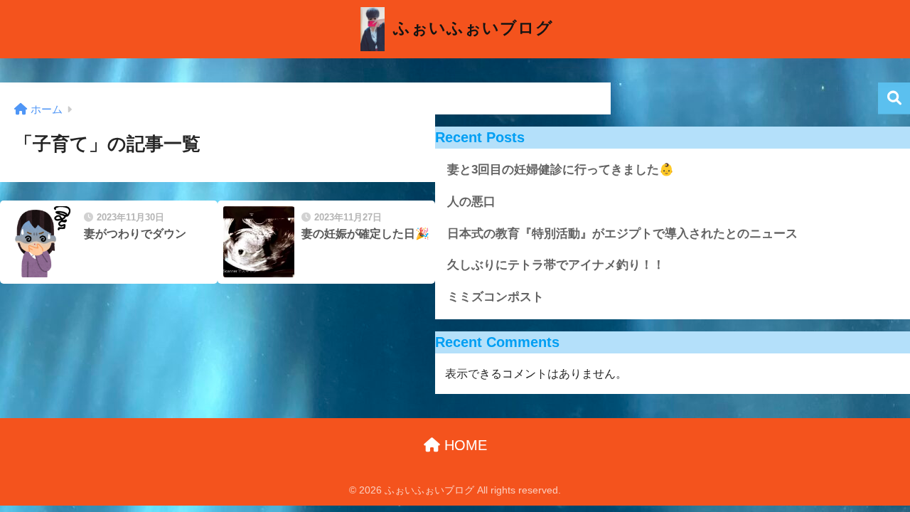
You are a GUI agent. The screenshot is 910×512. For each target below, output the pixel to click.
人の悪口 (471, 201)
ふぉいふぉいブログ (470, 27)
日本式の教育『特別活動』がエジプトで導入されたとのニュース (622, 233)
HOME (463, 445)
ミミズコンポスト (495, 297)
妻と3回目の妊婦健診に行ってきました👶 (560, 169)
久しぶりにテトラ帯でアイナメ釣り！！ (556, 265)
